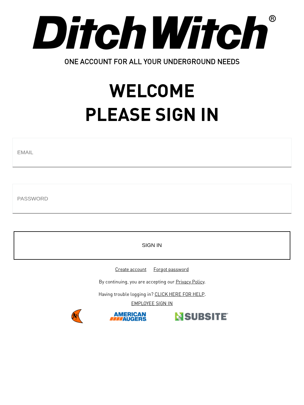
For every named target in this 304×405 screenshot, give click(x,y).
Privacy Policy (190, 281)
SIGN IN (152, 245)
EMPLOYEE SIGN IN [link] (152, 303)
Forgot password (171, 269)
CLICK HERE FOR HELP (180, 294)
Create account (130, 269)
